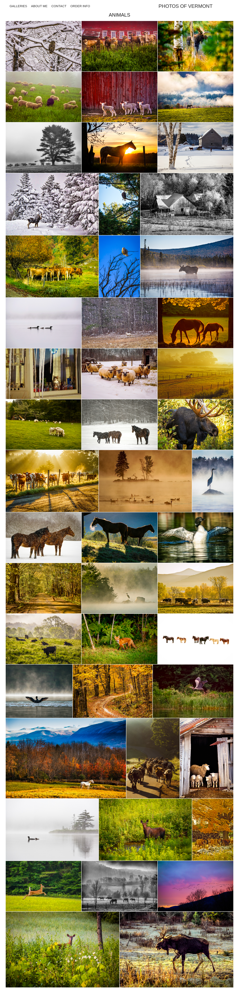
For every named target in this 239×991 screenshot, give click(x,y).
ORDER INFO (80, 6)
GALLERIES (18, 6)
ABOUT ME (39, 6)
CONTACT (58, 6)
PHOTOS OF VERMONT (185, 6)
